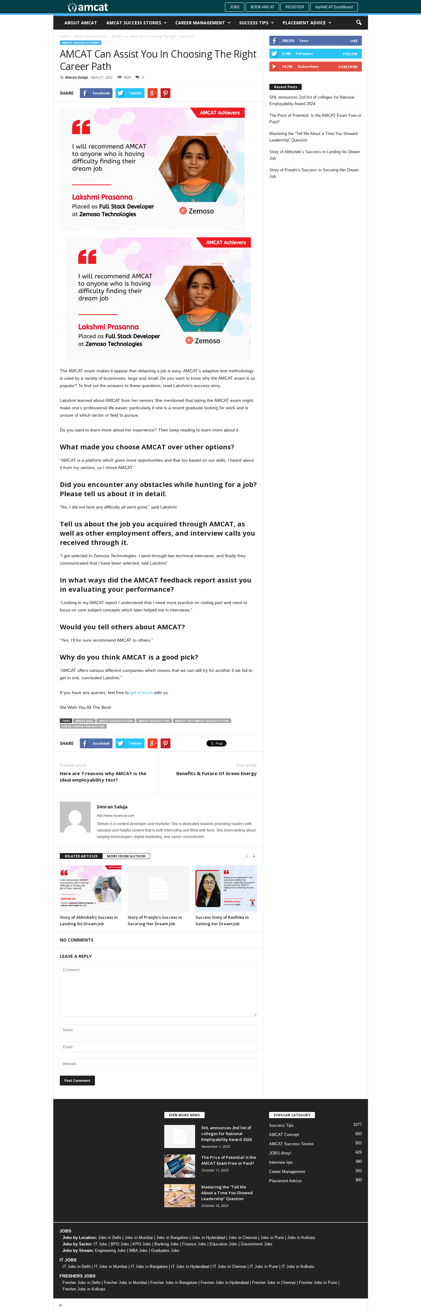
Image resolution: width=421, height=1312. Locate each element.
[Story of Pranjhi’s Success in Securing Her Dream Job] (158, 888)
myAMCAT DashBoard (334, 7)
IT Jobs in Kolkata (297, 1266)
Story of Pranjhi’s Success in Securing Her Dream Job (314, 173)
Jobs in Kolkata (301, 1237)
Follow (350, 53)
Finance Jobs (194, 1244)
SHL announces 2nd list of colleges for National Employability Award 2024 (311, 100)
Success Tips (253, 23)
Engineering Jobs (110, 1250)
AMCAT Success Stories (133, 23)
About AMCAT (80, 23)
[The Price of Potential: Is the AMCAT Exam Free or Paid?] (179, 1166)
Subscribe (348, 66)
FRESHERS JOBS (77, 1275)
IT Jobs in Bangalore (149, 1266)
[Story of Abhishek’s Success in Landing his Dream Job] (90, 888)
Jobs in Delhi (109, 1237)
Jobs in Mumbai (139, 1237)
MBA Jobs (138, 1250)
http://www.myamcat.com (115, 815)
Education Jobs (223, 1244)
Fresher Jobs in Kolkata (84, 1289)
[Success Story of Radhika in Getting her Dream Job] (226, 888)
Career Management (200, 23)
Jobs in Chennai (242, 1237)
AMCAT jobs (84, 721)
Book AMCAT (262, 7)
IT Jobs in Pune (264, 1266)
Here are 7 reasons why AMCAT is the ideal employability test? (103, 776)
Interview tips (281, 1162)
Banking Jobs (166, 1244)
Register (294, 7)
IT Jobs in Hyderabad (190, 1266)
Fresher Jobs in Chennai (274, 1282)
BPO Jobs (120, 1244)
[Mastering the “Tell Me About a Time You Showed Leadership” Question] (179, 1195)
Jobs (234, 7)
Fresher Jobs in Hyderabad (225, 1282)
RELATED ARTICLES (81, 856)
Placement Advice (304, 23)
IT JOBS (67, 1259)
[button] (359, 23)
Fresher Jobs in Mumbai (125, 1282)
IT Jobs (100, 1244)
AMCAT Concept (284, 1134)
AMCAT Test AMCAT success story (202, 721)
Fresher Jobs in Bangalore (173, 1282)
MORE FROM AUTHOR (126, 856)
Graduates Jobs (165, 1250)
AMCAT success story (116, 721)
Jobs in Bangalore (172, 1237)
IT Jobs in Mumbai (110, 1266)
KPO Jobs (142, 1244)
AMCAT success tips (154, 721)
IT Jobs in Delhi (77, 1266)
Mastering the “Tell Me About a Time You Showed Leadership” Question (313, 136)
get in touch (142, 692)
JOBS (65, 1230)
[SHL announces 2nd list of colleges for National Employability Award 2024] (179, 1136)
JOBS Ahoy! (280, 1153)
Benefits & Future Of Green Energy (216, 773)
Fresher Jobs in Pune (318, 1282)
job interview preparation (83, 726)
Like (354, 41)
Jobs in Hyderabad (208, 1237)
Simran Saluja (76, 77)
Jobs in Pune (272, 1237)
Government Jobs (256, 1244)
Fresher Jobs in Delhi (81, 1282)
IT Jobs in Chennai (229, 1266)
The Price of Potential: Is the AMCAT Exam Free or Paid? (315, 118)
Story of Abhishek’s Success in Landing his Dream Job (314, 155)
